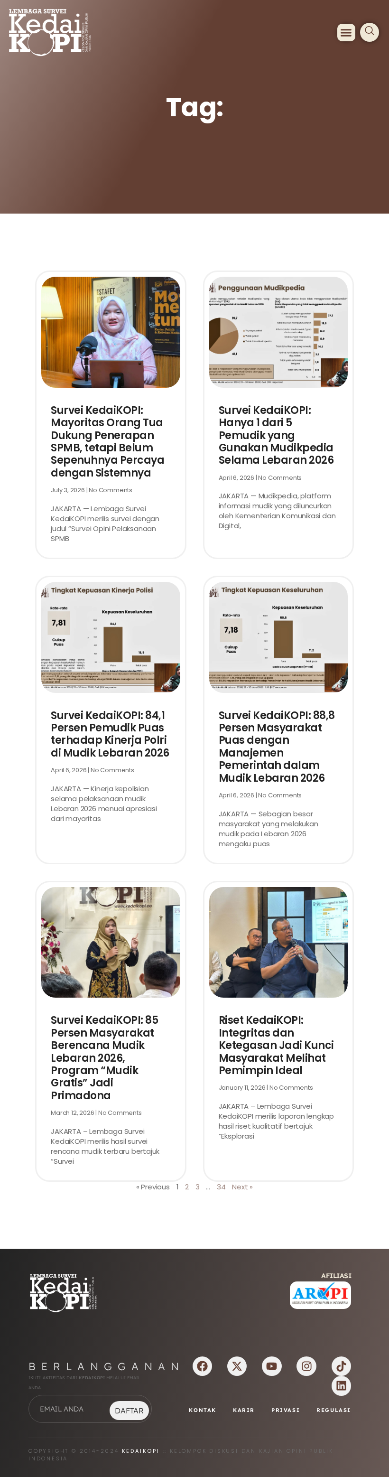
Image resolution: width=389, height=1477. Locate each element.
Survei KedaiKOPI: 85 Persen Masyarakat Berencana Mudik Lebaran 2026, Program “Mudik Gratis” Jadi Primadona (104, 1058)
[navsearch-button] (369, 32)
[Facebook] (202, 1366)
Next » (242, 1187)
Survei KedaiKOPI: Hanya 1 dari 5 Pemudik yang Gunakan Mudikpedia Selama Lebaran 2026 (276, 435)
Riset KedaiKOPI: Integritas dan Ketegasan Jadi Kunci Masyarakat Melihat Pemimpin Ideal (276, 1045)
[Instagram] (306, 1366)
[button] (346, 33)
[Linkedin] (341, 1385)
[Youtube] (271, 1366)
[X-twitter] (237, 1366)
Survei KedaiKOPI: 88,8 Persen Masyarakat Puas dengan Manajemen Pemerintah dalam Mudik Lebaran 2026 (277, 746)
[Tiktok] (341, 1366)
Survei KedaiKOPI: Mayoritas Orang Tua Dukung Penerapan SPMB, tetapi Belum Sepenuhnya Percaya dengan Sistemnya (107, 441)
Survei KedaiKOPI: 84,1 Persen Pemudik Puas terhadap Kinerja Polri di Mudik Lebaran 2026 (110, 734)
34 (221, 1187)
